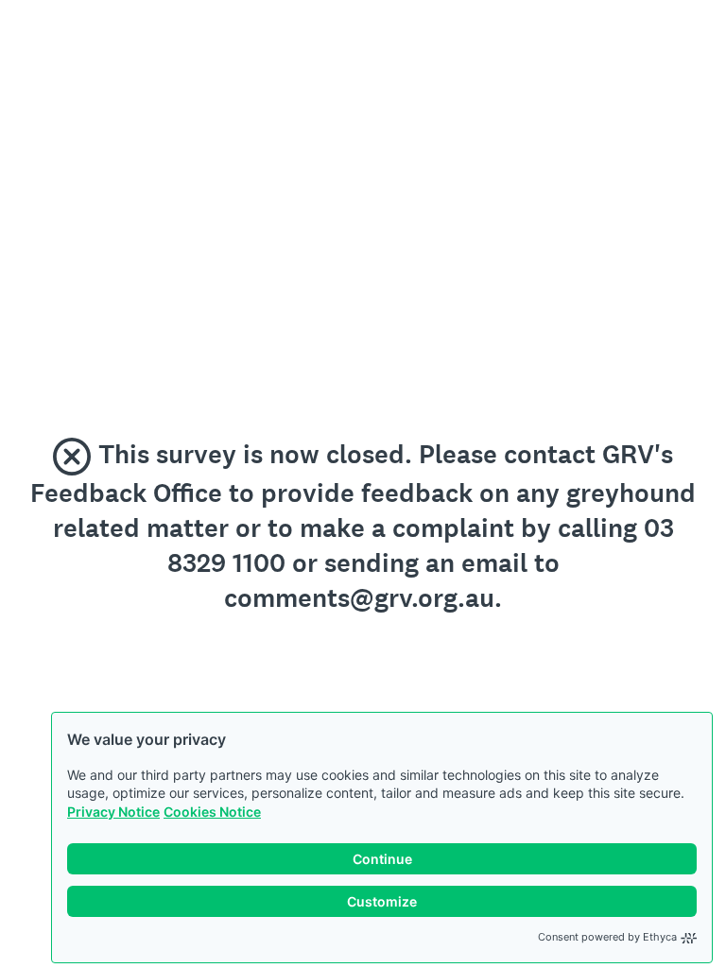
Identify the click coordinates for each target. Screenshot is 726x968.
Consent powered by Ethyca (607, 936)
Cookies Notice (212, 812)
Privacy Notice (113, 812)
